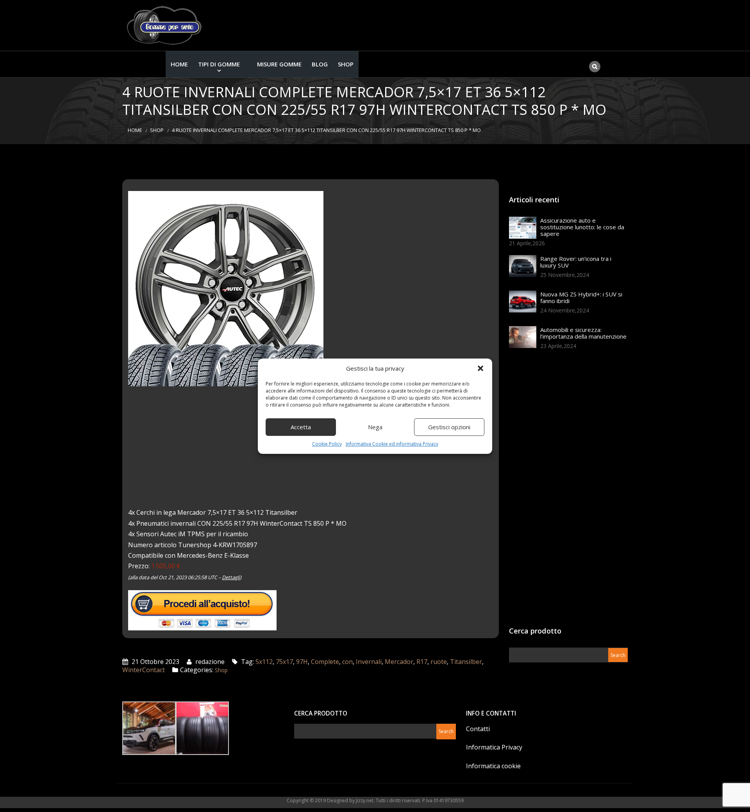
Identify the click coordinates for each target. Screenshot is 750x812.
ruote (438, 661)
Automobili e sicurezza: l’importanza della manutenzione (583, 333)
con (347, 661)
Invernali (369, 661)
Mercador (399, 661)
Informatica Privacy (494, 747)
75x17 (284, 661)
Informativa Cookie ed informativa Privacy (392, 444)
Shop (346, 64)
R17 (421, 661)
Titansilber (466, 661)
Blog (320, 64)
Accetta (301, 427)
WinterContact (143, 670)
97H (302, 661)
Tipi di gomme (219, 64)
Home (179, 64)
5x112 (264, 661)
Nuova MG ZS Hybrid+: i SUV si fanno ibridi (581, 297)
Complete (325, 661)
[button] (480, 368)
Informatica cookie (493, 766)
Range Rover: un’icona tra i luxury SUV (575, 262)
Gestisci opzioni (449, 427)
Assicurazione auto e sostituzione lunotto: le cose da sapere (582, 226)
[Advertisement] (567, 490)
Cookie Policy (327, 444)
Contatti (478, 729)
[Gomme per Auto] (166, 25)
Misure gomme (279, 64)
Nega (375, 427)
